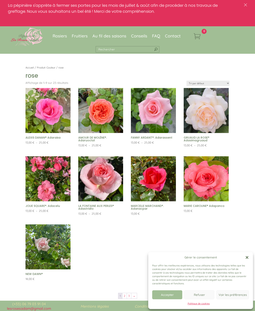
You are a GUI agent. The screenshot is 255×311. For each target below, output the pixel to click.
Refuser (199, 295)
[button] (247, 257)
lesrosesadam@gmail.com (29, 308)
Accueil (30, 67)
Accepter (167, 295)
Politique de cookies (199, 303)
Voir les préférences (233, 295)
